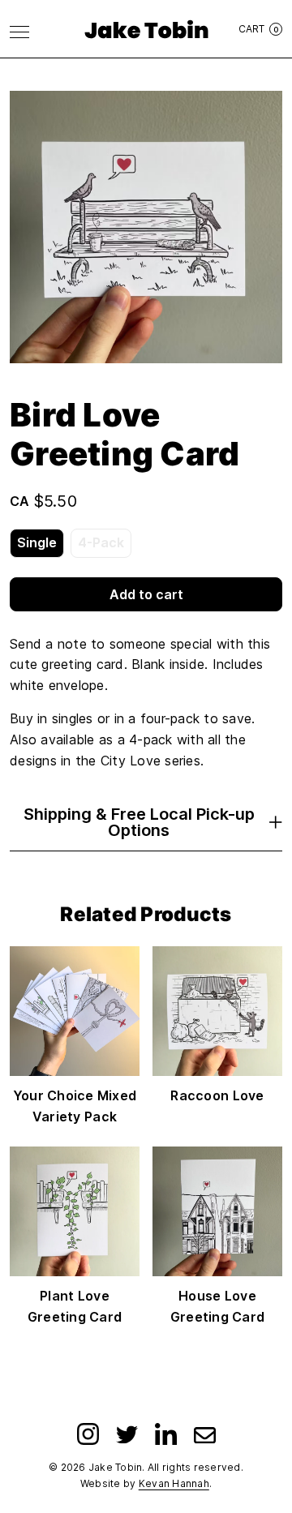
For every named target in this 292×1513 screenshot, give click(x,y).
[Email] (205, 1434)
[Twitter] (127, 1434)
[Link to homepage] (146, 29)
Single (37, 542)
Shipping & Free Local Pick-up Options (139, 822)
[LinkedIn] (166, 1434)
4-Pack (101, 542)
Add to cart (146, 594)
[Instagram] (88, 1434)
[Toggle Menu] (19, 32)
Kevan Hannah (174, 1483)
